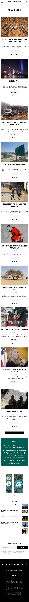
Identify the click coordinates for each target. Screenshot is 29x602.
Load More (13, 432)
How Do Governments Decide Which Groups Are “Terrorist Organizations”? (14, 40)
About (7, 570)
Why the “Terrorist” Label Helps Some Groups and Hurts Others (14, 123)
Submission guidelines (15, 571)
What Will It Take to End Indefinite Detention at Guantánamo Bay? (15, 247)
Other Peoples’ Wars (5, 529)
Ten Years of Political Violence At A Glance (9, 516)
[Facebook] (13, 575)
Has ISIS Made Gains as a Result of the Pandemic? (14, 330)
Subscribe (21, 547)
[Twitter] (15, 575)
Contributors (14, 570)
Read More (13, 51)
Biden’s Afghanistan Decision (14, 411)
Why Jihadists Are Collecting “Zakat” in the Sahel (14, 289)
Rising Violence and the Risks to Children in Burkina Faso (14, 205)
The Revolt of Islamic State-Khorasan (14, 164)
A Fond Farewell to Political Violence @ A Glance (10, 504)
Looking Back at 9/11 (14, 81)
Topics (21, 570)
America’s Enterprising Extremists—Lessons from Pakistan (14, 371)
